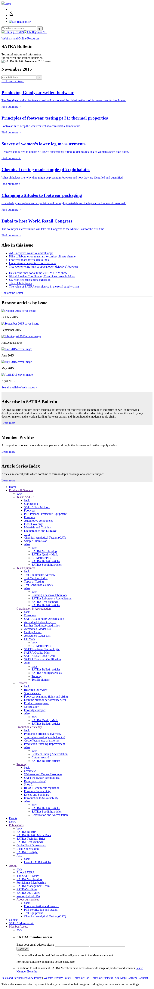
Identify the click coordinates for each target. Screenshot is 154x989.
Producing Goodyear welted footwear (38, 92)
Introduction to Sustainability (41, 798)
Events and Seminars (36, 794)
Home (12, 486)
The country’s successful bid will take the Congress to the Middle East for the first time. (53, 229)
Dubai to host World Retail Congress (37, 221)
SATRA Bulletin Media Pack (34, 835)
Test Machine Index (36, 578)
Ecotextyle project (34, 710)
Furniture (29, 517)
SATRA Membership (44, 551)
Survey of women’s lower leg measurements (43, 143)
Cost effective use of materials (42, 740)
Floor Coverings (33, 524)
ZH (44, 32)
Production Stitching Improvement (44, 743)
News (12, 821)
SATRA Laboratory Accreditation (52, 598)
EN (22, 32)
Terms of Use (81, 977)
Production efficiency (29, 727)
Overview (30, 615)
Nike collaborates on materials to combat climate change (42, 256)
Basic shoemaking (35, 781)
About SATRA (26, 872)
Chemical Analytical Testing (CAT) (45, 537)
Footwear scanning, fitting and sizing (46, 696)
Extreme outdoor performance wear (45, 699)
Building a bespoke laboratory (49, 595)
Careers (132, 977)
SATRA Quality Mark (45, 554)
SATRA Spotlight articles (47, 564)
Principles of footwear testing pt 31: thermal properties (55, 118)
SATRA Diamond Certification (42, 659)
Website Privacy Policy (57, 977)
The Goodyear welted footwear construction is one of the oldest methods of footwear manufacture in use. (64, 100)
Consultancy (31, 706)
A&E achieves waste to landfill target (31, 253)
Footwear (29, 510)
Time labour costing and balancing (44, 737)
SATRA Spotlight (27, 852)
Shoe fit (28, 784)
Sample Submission (35, 541)
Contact (13, 919)
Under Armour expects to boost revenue (32, 263)
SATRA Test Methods (37, 507)
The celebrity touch (20, 283)
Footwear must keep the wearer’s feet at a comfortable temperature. (41, 126)
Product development (36, 703)
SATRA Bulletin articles (46, 561)
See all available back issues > (19, 387)
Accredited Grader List (37, 628)
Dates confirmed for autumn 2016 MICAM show (38, 273)
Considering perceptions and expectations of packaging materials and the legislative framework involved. (64, 203)
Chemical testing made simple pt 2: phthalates (46, 169)
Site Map (120, 977)
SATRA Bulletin (26, 831)
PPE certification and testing (40, 909)
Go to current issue (13, 81)
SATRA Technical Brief (31, 838)
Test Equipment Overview (39, 574)
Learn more (8, 423)
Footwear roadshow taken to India (29, 259)
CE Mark (29, 639)
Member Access (18, 926)
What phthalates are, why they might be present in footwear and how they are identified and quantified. (62, 177)
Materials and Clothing (37, 527)
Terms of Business (102, 977)
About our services (28, 899)
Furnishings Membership (31, 882)
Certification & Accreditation (34, 608)
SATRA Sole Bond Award (40, 656)
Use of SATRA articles (37, 862)
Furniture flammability (37, 791)
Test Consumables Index (38, 584)
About (13, 865)
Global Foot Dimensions (31, 845)
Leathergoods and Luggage (40, 530)
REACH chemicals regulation (42, 787)
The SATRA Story (28, 875)
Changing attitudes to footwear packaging (42, 195)
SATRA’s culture (27, 889)
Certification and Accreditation (50, 814)
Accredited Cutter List (37, 635)
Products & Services (21, 490)
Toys (27, 534)
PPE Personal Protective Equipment (45, 513)
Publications (16, 825)
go (39, 28)
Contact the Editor (12, 292)
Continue (23, 948)
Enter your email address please (35, 944)
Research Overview (36, 689)
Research (22, 683)
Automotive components (38, 520)
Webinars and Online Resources (20, 38)
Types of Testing (34, 581)
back (19, 493)
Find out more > (11, 106)
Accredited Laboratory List (40, 622)
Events (13, 818)
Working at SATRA (28, 896)
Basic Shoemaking (28, 848)
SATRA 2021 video (28, 892)
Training (37, 676)
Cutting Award (33, 632)
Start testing (31, 503)
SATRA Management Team (33, 886)
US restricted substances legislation (30, 279)
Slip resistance (32, 693)
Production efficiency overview (42, 733)
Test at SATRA (26, 497)
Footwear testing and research (41, 906)
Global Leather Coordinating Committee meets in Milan (42, 276)
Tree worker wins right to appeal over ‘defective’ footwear (43, 266)
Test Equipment (26, 568)
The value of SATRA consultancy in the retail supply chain (44, 286)
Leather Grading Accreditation (42, 625)
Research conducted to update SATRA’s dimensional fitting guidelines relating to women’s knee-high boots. (65, 151)
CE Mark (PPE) (41, 557)
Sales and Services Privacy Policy (22, 977)
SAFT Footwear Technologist (42, 649)
